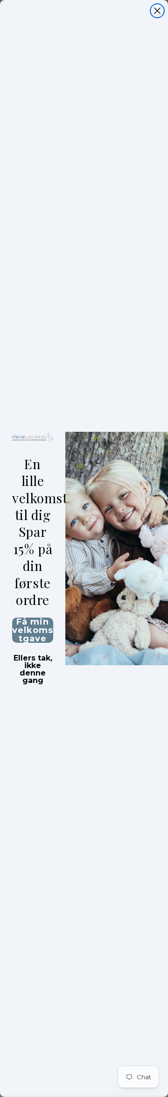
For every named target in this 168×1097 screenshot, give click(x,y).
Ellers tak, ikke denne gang (33, 659)
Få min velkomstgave (32, 630)
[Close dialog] (157, 11)
